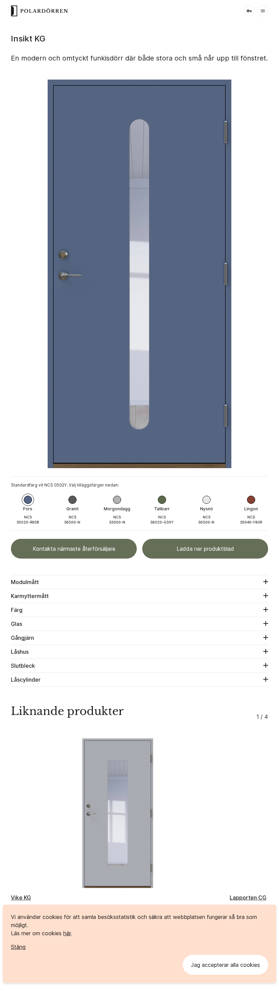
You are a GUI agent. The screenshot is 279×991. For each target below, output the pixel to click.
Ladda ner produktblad (205, 548)
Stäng (18, 946)
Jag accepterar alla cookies (225, 964)
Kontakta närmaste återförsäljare (74, 548)
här (67, 933)
